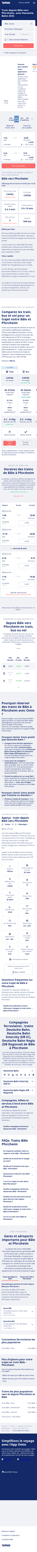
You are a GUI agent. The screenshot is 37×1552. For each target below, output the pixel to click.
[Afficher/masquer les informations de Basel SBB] (32, 1311)
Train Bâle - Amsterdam (11, 1407)
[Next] (32, 119)
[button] (10, 34)
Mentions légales (8, 1531)
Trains (12, 1426)
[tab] (10, 126)
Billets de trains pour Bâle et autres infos (18, 1375)
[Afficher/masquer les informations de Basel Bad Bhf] (32, 1324)
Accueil (4, 1426)
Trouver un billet (10, 197)
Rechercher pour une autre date (18, 594)
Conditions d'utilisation (11, 1535)
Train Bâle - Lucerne (9, 1412)
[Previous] (3, 658)
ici (21, 609)
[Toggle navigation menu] (34, 3)
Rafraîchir (17, 496)
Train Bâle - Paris (8, 1348)
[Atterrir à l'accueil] (6, 3)
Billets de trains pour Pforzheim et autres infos (18, 1380)
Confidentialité (7, 1539)
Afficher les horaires (10, 223)
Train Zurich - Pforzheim (11, 1417)
